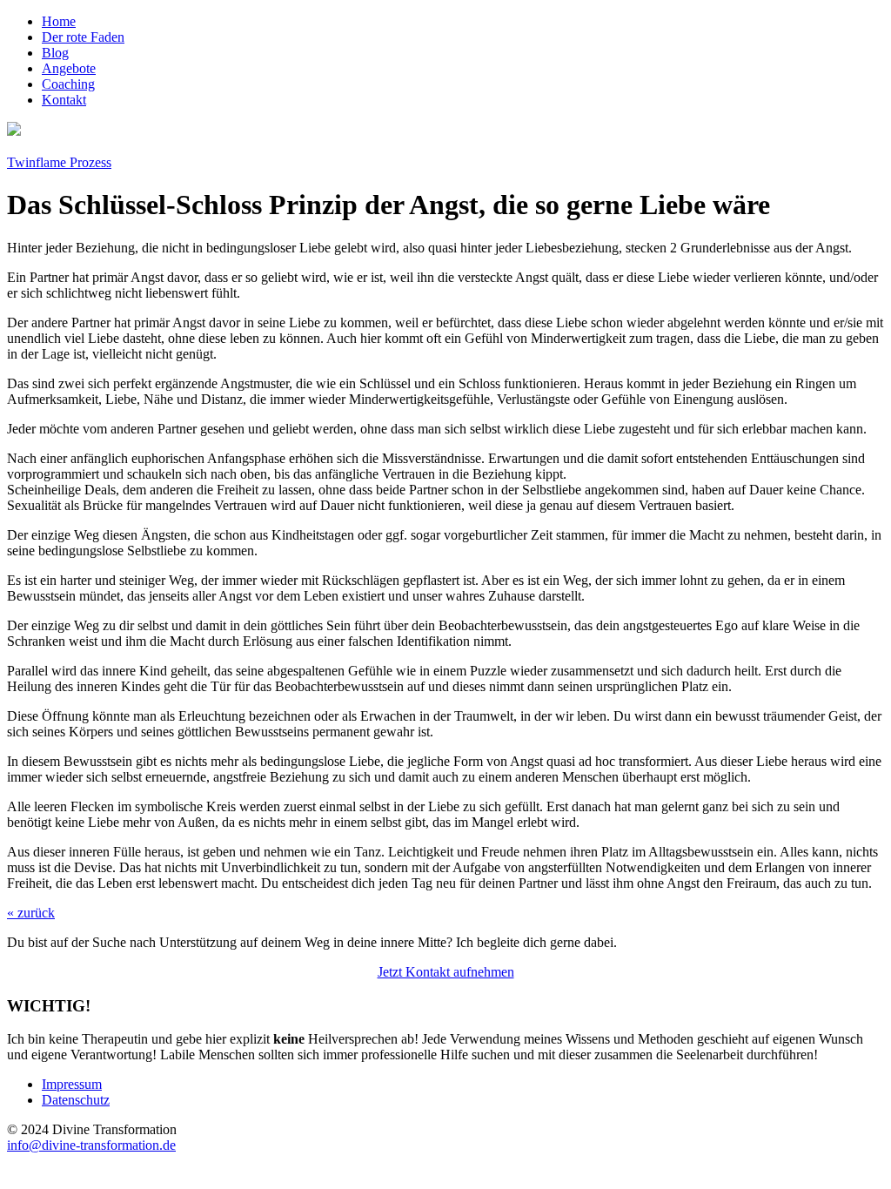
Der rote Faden (83, 37)
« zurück (31, 912)
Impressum (72, 1084)
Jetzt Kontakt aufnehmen (446, 971)
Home (59, 21)
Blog (55, 52)
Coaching (68, 84)
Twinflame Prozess (59, 162)
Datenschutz (76, 1099)
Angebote (69, 68)
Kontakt (64, 99)
